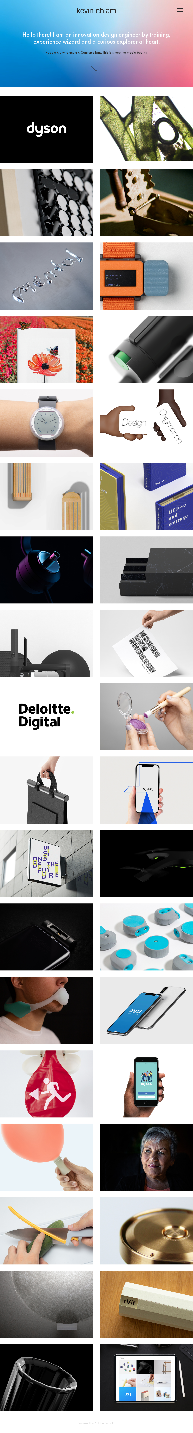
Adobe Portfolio (104, 1423)
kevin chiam (96, 10)
